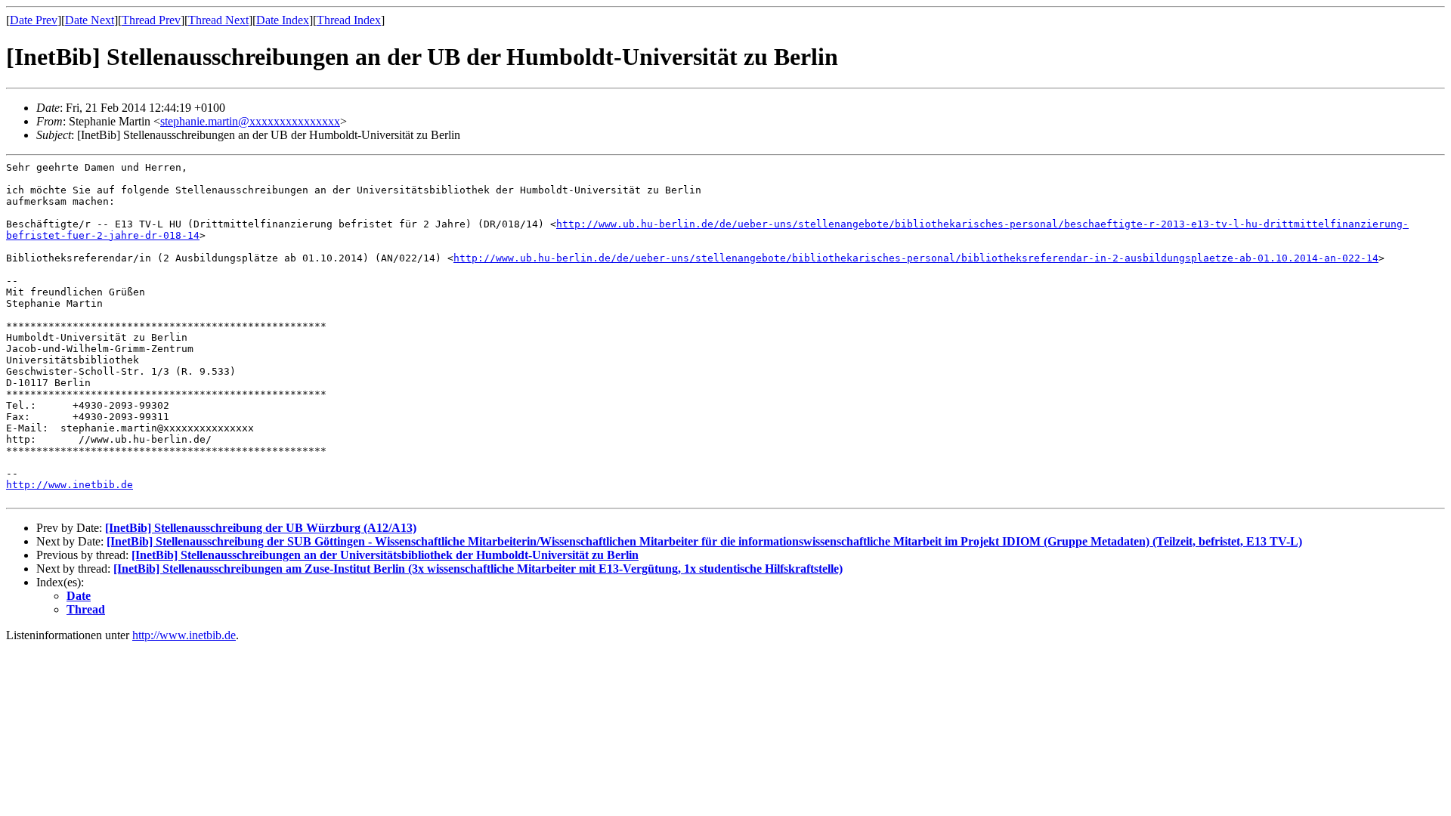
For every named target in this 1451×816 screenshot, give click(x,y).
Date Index (282, 20)
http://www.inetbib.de (69, 484)
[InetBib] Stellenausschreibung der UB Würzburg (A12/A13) (260, 527)
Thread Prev (151, 20)
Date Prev (33, 20)
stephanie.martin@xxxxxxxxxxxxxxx (250, 121)
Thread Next (218, 20)
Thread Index (349, 20)
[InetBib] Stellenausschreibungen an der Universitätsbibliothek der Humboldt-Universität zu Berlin (385, 555)
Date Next (89, 20)
